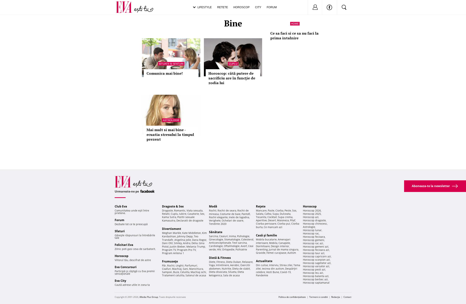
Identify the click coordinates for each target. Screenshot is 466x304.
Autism (291, 252)
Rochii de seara (227, 210)
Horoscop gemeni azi (315, 246)
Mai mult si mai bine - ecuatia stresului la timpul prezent (170, 134)
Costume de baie (230, 214)
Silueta (232, 272)
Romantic (179, 210)
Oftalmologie (232, 246)
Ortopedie (228, 249)
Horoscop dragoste (314, 220)
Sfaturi (120, 231)
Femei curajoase (276, 252)
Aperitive (261, 220)
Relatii (166, 213)
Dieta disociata (218, 272)
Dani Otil (167, 243)
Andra (186, 243)
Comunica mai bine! (165, 73)
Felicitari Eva (124, 245)
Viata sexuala (195, 210)
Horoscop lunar (312, 230)
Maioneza (283, 220)
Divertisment (171, 229)
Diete (212, 262)
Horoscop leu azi (313, 272)
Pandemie (262, 275)
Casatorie (193, 213)
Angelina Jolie (182, 240)
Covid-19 (285, 272)
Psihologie (243, 236)
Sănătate (215, 232)
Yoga (212, 265)
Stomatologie (232, 239)
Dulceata (285, 213)
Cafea (267, 213)
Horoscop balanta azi (316, 276)
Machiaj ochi (198, 272)
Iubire (182, 213)
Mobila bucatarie (266, 239)
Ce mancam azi (273, 227)
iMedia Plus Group (148, 297)
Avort (244, 246)
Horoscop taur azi (313, 253)
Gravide (260, 252)
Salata (259, 213)
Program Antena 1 (173, 253)
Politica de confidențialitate (292, 297)
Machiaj (177, 268)
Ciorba (279, 210)
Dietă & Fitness (220, 258)
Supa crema (285, 217)
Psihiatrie (241, 249)
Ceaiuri (223, 236)
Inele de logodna (239, 217)
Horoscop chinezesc (315, 223)
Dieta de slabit (241, 268)
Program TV (169, 250)
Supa (276, 213)
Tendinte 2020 (217, 223)
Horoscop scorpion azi (316, 259)
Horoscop (241, 7)
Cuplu (233, 63)
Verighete (215, 220)
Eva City (120, 281)
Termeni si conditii (318, 297)
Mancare (261, 210)
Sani (185, 268)
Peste (288, 210)
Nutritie (226, 268)
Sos (294, 210)
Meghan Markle (171, 233)
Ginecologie (216, 239)
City (258, 7)
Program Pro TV (186, 250)
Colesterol (247, 239)
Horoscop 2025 (312, 213)
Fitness (220, 262)
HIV (219, 249)
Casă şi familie (266, 235)
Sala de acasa (231, 275)
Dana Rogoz (199, 240)
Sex (202, 213)
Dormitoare (263, 246)
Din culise (262, 265)
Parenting (262, 249)
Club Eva (121, 206)
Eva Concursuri (126, 267)
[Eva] (126, 4)
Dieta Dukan (233, 262)
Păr (164, 265)
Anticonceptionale (220, 242)
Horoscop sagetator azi (317, 263)
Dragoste (167, 210)
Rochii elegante (218, 217)
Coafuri (166, 268)
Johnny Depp (185, 236)
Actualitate (264, 261)
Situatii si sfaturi (171, 63)
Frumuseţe (170, 261)
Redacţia (335, 297)
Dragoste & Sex (173, 206)
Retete (222, 7)
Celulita (184, 272)
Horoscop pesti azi (314, 269)
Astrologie (171, 120)
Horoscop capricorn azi (317, 256)
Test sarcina (239, 242)
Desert (272, 220)
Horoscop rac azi (313, 243)
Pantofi (246, 214)
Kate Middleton (191, 233)
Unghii (180, 265)
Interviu (274, 265)
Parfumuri (191, 265)
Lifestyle (205, 7)
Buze (176, 272)
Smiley (178, 243)
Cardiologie (216, 246)
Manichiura (196, 268)
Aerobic (234, 265)
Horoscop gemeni (313, 240)
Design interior (280, 246)
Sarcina (213, 236)
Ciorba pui (283, 223)
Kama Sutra (169, 217)
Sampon (167, 272)
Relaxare (247, 262)
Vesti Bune (272, 272)
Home (295, 23)
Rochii (171, 265)
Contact (347, 297)
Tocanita (261, 217)
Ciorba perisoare (266, 223)
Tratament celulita (173, 275)
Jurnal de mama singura (283, 249)
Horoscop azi (311, 217)
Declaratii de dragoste (189, 220)
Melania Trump (195, 246)
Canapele (284, 243)
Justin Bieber (177, 246)
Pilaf (292, 220)
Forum (272, 7)
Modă (213, 206)
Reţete (260, 206)
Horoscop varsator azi (316, 266)
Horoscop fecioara (314, 236)
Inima (232, 236)
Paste (271, 210)
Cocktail (272, 217)
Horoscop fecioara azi (316, 250)
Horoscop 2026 (312, 210)
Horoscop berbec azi (315, 279)
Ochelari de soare (232, 220)
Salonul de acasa (195, 275)
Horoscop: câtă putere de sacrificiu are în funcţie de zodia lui (231, 78)
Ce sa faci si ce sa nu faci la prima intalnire (294, 35)
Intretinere (222, 265)
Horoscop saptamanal (316, 282)
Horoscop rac (311, 233)
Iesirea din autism (273, 268)
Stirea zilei (286, 265)
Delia (194, 243)
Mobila (273, 243)
